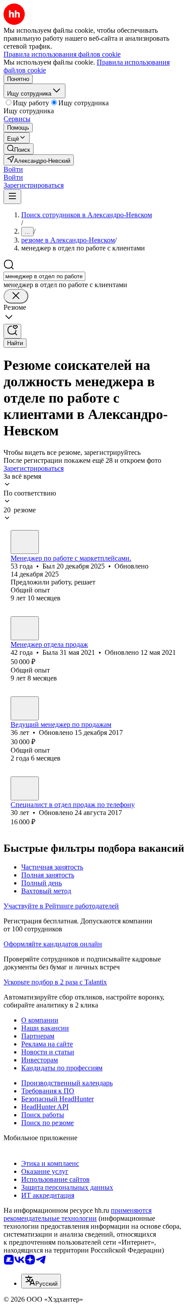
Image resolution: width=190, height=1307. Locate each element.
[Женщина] (25, 628)
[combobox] (44, 276)
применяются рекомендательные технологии (78, 1214)
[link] (19, 148)
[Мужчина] (25, 542)
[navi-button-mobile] (12, 196)
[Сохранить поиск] (12, 331)
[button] (13, 169)
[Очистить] (16, 296)
